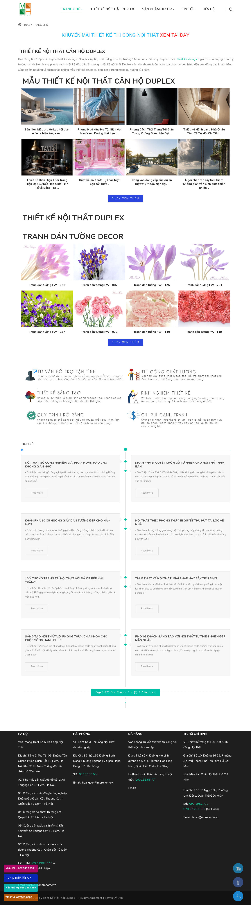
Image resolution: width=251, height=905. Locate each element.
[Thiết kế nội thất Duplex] (25, 9)
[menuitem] (71, 9)
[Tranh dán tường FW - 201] (204, 262)
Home (26, 25)
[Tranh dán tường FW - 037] (47, 309)
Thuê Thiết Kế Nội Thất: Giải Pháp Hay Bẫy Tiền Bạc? (176, 578)
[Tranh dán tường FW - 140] (152, 309)
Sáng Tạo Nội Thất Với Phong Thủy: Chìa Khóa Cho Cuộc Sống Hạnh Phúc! (66, 638)
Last (153, 692)
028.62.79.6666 (194, 809)
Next (146, 692)
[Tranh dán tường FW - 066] (47, 262)
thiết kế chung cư (188, 59)
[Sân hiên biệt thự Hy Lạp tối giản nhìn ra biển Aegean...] (47, 106)
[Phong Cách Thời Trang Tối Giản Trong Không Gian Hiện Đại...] (152, 106)
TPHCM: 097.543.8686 (19, 897)
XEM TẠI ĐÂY (174, 35)
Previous (122, 692)
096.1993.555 (88, 774)
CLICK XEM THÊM (125, 198)
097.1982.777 (42, 863)
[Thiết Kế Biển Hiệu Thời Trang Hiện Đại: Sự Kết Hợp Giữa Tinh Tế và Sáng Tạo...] (47, 157)
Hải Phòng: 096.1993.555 (21, 887)
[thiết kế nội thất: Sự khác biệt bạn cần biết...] (99, 157)
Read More (37, 492)
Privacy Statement (90, 898)
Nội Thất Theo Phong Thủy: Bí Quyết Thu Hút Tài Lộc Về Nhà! (179, 522)
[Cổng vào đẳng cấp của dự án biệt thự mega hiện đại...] (152, 157)
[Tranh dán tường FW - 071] (99, 309)
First (113, 692)
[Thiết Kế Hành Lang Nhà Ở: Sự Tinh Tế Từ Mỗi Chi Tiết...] (204, 106)
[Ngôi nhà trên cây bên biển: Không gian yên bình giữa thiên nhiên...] (204, 157)
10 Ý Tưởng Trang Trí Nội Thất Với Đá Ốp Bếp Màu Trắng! (64, 580)
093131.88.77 (145, 780)
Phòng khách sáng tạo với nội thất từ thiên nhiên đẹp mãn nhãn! (180, 638)
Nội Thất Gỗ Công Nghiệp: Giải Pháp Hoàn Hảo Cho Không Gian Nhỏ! (66, 465)
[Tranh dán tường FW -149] (204, 309)
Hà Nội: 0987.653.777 (18, 878)
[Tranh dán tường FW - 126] (152, 262)
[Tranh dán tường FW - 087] (99, 262)
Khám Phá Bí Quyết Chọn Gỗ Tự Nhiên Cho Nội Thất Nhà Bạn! (179, 465)
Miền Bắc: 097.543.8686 (20, 868)
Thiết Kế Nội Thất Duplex (59, 898)
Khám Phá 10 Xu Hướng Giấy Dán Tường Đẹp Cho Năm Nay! (67, 522)
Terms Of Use (114, 898)
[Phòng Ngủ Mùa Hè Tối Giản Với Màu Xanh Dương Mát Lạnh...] (99, 106)
